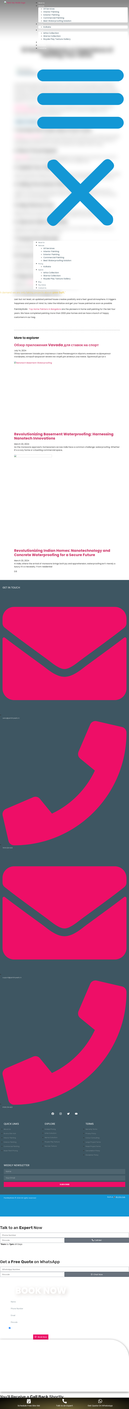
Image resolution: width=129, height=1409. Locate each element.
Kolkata (47, 27)
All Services (49, 8)
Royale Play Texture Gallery (57, 39)
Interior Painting (51, 11)
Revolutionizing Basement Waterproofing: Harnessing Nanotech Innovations (64, 436)
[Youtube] (76, 1113)
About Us (41, 3)
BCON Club (120, 1197)
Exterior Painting (51, 14)
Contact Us (42, 48)
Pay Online (42, 45)
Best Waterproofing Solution (57, 20)
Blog (39, 42)
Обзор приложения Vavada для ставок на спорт (56, 345)
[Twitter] (68, 1113)
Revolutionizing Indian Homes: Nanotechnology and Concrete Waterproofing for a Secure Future (62, 552)
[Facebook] (52, 1113)
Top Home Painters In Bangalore (45, 309)
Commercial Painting (53, 17)
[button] (80, 145)
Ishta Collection (51, 33)
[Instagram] (60, 1113)
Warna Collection (52, 36)
